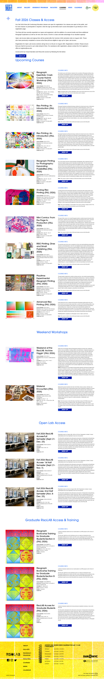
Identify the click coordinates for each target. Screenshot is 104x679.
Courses (62, 7)
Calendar (78, 7)
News (70, 7)
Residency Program (40, 7)
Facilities (53, 7)
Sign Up (22, 56)
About (19, 7)
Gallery (27, 7)
